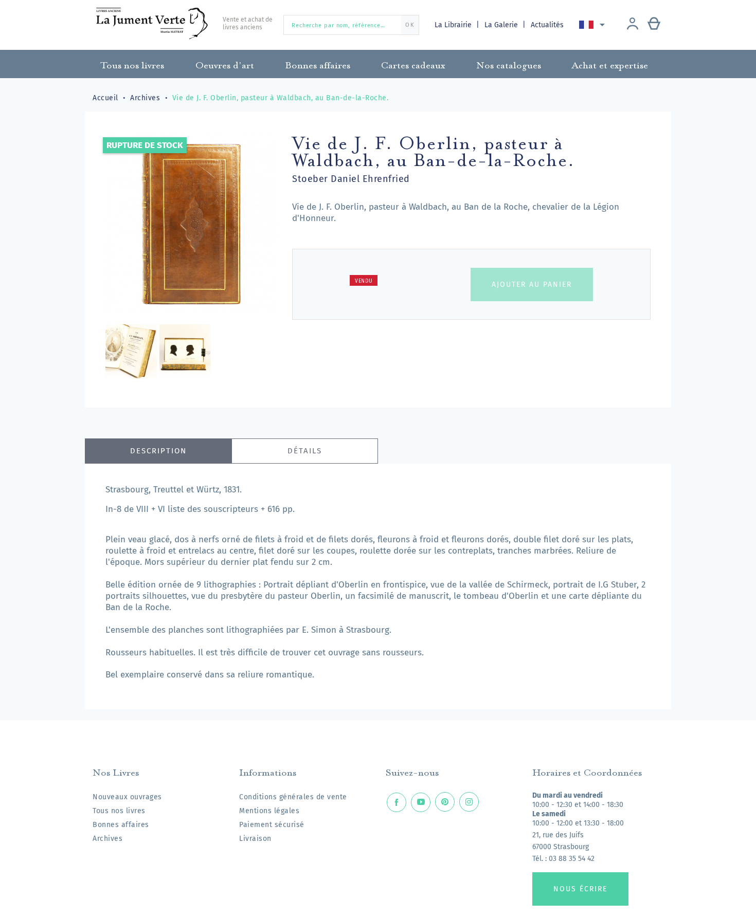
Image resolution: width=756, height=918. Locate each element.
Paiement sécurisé (271, 824)
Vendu (364, 281)
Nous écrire (580, 889)
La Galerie (502, 25)
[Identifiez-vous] (632, 24)
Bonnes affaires (121, 824)
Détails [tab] (304, 450)
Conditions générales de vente (293, 797)
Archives (107, 838)
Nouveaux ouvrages (127, 797)
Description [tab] (158, 450)
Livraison (255, 838)
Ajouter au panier (532, 284)
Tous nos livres (119, 810)
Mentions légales (269, 810)
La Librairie (454, 25)
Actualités (547, 25)
